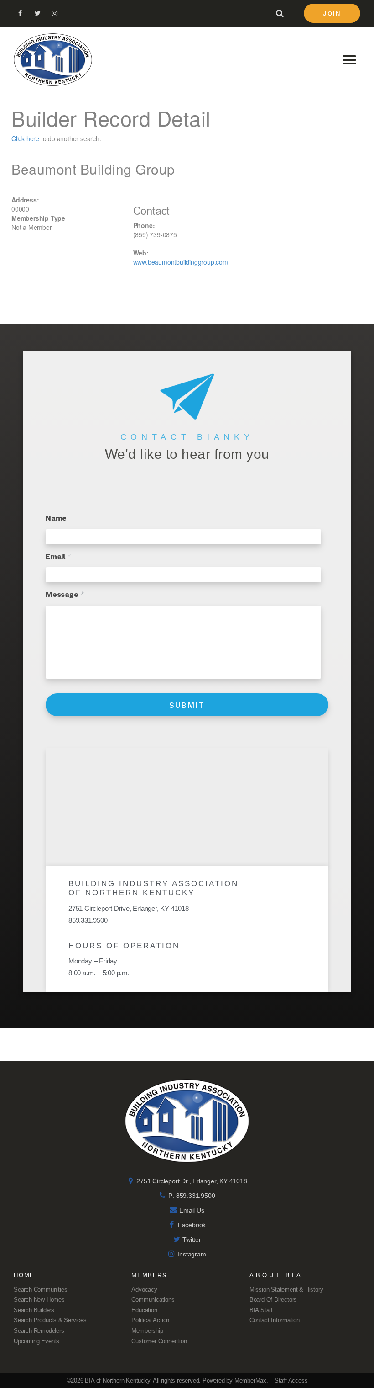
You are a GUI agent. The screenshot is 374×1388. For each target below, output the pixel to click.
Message (65, 594)
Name (56, 518)
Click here (25, 138)
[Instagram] (54, 13)
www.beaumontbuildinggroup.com (180, 261)
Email (58, 556)
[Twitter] (37, 13)
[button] (332, 13)
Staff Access (291, 1380)
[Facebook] (20, 13)
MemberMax (250, 1380)
